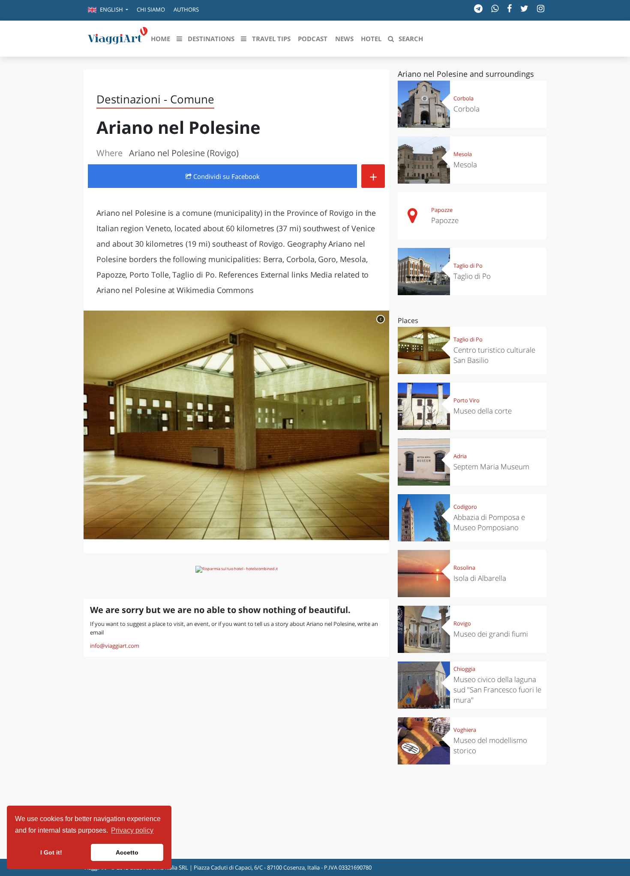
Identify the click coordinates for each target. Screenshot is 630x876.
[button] (108, 10)
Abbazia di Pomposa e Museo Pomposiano (489, 522)
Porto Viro (466, 400)
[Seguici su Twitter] (524, 8)
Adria (460, 456)
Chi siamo (151, 9)
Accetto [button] (127, 852)
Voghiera (464, 730)
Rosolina (464, 567)
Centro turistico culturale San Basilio (494, 355)
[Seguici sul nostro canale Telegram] (478, 8)
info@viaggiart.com (114, 645)
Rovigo (462, 623)
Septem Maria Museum (491, 466)
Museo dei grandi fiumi (490, 634)
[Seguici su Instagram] (540, 8)
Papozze (442, 210)
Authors (186, 9)
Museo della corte (482, 411)
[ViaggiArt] (118, 37)
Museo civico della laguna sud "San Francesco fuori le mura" (497, 689)
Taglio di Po (468, 265)
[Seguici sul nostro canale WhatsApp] (495, 8)
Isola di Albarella (479, 578)
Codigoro (465, 506)
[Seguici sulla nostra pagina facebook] (509, 8)
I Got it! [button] (51, 852)
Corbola (463, 98)
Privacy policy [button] (132, 830)
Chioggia (464, 669)
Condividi (226, 176)
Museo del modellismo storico (490, 745)
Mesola (462, 154)
